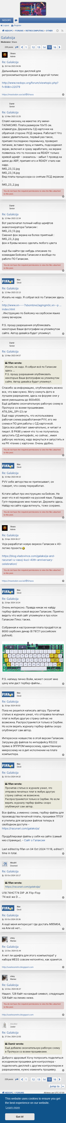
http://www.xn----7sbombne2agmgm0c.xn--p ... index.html (31, 307)
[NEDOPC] (33, 9)
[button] (16, 47)
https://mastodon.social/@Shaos (18, 94)
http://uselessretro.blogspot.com (17, 967)
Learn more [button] (13, 1107)
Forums (17, 21)
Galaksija (8, 37)
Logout (6, 25)
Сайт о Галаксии (34, 840)
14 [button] (44, 47)
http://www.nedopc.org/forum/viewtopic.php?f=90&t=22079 (30, 85)
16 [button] (54, 47)
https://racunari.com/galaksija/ (20, 828)
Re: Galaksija (10, 62)
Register (17, 25)
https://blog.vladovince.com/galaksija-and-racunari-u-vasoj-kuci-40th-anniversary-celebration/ (28, 560)
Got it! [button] (20, 1116)
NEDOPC (6, 20)
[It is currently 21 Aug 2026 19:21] (57, 31)
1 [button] (26, 47)
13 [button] (38, 47)
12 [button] (33, 47)
